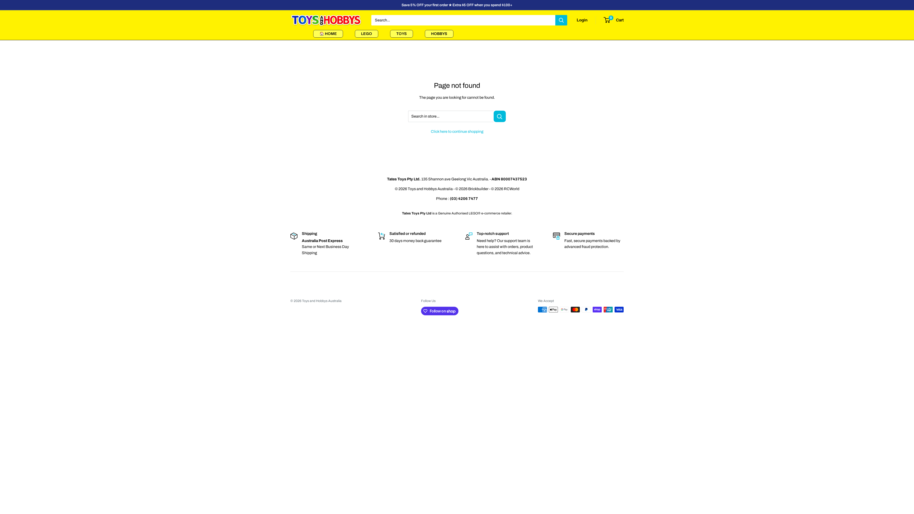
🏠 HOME (328, 34)
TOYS (401, 34)
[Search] (561, 20)
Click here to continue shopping (457, 131)
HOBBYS (439, 34)
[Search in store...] (500, 116)
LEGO (366, 34)
